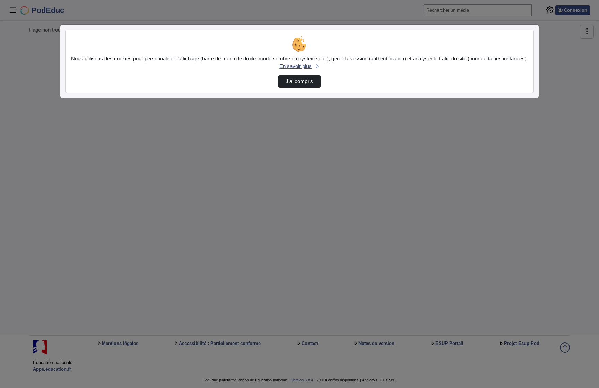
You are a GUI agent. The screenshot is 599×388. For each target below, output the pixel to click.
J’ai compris (299, 81)
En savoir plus (295, 66)
